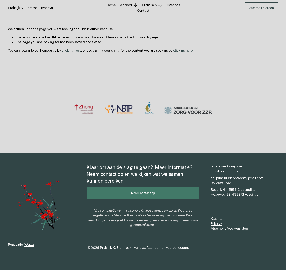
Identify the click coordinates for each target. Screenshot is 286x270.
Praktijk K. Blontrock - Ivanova (30, 8)
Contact (143, 10)
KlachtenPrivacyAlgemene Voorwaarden (229, 223)
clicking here (71, 50)
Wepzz (29, 244)
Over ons (173, 5)
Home (111, 5)
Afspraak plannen (261, 8)
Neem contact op (143, 193)
